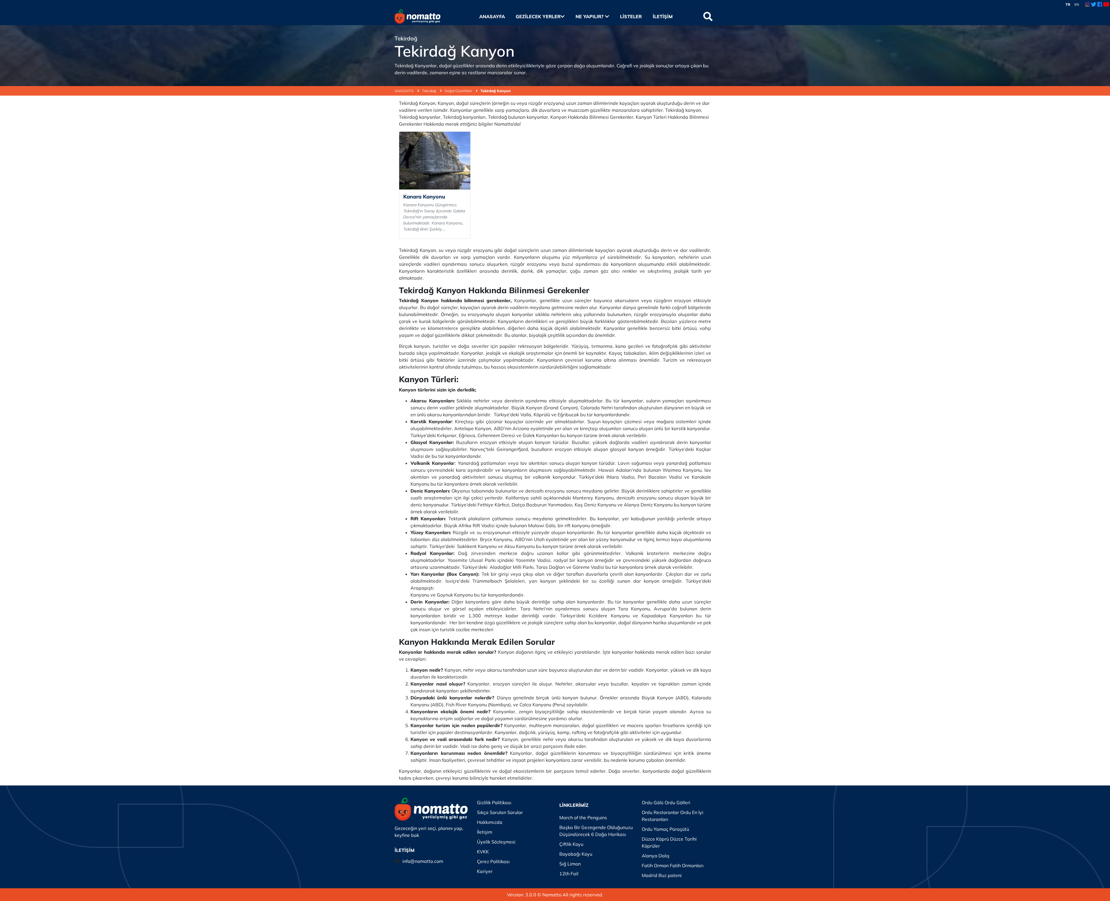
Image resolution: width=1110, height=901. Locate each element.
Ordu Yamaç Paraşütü (665, 829)
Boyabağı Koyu (575, 854)
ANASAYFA (405, 90)
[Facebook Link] (1099, 4)
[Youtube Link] (1106, 4)
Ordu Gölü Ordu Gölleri (666, 802)
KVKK (483, 851)
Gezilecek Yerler (538, 16)
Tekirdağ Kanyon (495, 90)
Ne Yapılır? (590, 16)
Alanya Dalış (655, 856)
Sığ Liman (570, 864)
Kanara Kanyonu (424, 196)
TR (1067, 4)
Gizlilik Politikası (494, 802)
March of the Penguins (583, 817)
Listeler (630, 16)
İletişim (662, 16)
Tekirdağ (429, 90)
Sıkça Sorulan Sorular (500, 812)
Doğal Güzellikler (459, 90)
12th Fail (568, 873)
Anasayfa (492, 16)
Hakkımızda (489, 822)
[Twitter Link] (1093, 4)
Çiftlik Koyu (571, 844)
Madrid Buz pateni (662, 875)
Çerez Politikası (493, 861)
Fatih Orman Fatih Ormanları (673, 865)
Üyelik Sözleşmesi (496, 842)
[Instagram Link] (1087, 4)
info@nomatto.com (422, 861)
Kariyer (485, 871)
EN (1076, 4)
